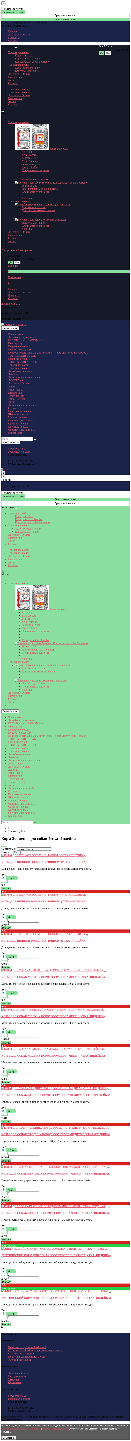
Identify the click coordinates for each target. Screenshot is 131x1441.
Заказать (6, 888)
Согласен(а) (9, 1438)
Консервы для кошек (27, 70)
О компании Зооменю (21, 1353)
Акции (12, 80)
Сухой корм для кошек (28, 67)
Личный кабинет (18, 1373)
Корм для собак (24, 55)
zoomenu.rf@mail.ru (19, 451)
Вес (3, 874)
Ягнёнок (27, 151)
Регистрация (24, 250)
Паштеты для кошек (33, 222)
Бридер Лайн (29, 167)
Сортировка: (8, 848)
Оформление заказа (13, 12)
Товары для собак (18, 52)
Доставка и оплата (19, 34)
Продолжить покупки (13, 9)
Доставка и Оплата (19, 73)
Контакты (14, 37)
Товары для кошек (18, 64)
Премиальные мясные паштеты (40, 188)
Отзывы (13, 40)
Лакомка (27, 198)
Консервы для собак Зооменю (32, 61)
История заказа (17, 1376)
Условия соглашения (20, 1359)
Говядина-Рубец (31, 164)
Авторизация (9, 250)
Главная (12, 31)
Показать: (7, 852)
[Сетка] (5, 846)
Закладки (13, 1379)
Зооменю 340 (29, 185)
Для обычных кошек (34, 207)
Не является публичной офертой (27, 1347)
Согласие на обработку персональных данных (35, 1350)
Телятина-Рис (30, 157)
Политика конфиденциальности (27, 1356)
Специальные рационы (35, 170)
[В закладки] (86, 856)
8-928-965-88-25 (10, 304)
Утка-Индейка (30, 161)
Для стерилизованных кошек (38, 210)
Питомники (15, 77)
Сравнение (14, 1382)
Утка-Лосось (29, 154)
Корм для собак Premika (28, 58)
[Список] (2, 846)
